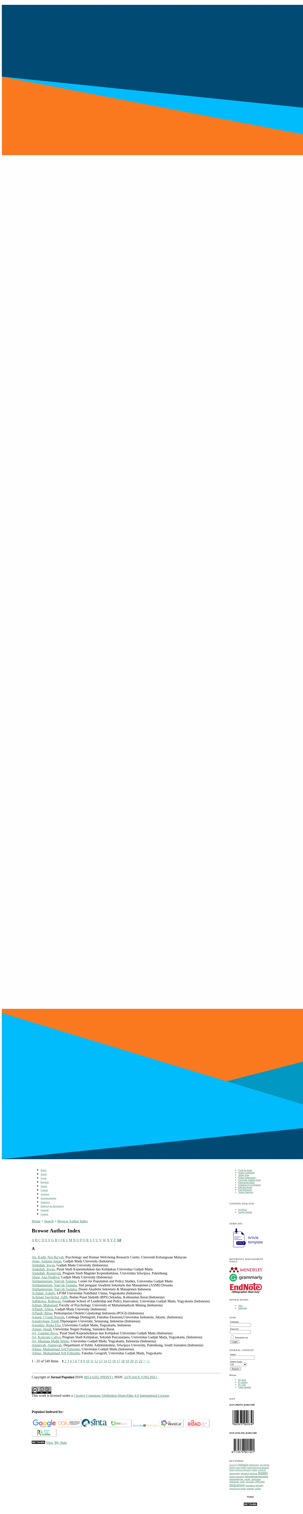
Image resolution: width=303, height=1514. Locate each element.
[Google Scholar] (44, 1426)
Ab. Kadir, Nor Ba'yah (48, 1257)
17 (118, 1361)
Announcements (48, 1198)
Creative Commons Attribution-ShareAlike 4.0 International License (121, 1395)
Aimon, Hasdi (41, 1329)
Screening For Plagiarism (249, 1185)
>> (148, 1361)
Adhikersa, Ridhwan (46, 1301)
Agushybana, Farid (45, 1321)
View (240, 1305)
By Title (242, 1384)
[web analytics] (38, 1442)
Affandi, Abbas (42, 1309)
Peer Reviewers (245, 1189)
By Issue (242, 1380)
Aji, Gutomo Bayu (45, 1333)
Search (44, 1186)
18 (123, 1361)
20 (132, 1361)
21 (136, 1361)
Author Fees (243, 1175)
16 (114, 1361)
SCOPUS (242, 1209)
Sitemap (45, 1210)
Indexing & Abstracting (52, 1206)
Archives (45, 1194)
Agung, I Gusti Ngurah (48, 1317)
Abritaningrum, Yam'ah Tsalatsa (54, 1281)
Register (45, 1182)
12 (96, 1361)
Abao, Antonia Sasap (46, 1261)
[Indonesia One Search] (119, 1426)
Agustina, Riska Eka (46, 1325)
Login (44, 1178)
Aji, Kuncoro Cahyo (46, 1337)
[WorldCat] (171, 1426)
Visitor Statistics (245, 1192)
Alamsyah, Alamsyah (47, 1345)
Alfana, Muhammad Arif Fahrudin (56, 1349)
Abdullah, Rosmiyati (46, 1273)
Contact (44, 1214)
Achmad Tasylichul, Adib (50, 1297)
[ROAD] (197, 1426)
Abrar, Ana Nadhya (45, 1277)
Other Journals (244, 1387)
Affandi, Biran (42, 1313)
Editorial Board (245, 1187)
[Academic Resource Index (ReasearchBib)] (44, 1436)
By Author (243, 1382)
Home (43, 1170)
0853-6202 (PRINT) (98, 1377)
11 (92, 1361)
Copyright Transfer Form (249, 1180)
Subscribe (242, 1308)
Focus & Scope (245, 1170)
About (44, 1174)
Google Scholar (245, 1212)
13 (100, 1361)
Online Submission (247, 1177)
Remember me (241, 1337)
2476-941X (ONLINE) (140, 1377)
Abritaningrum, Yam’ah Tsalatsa (54, 1285)
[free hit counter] (250, 1505)
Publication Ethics (246, 1182)
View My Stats (56, 1442)
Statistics (45, 1202)
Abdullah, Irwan (43, 1265)
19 (127, 1361)
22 (140, 1361)
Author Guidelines (246, 1172)
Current (44, 1190)
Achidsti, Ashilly (43, 1293)
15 (109, 1361)
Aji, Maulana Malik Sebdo (50, 1341)
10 (87, 1361)
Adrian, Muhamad (44, 1305)
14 (105, 1361)
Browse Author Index (72, 1221)
